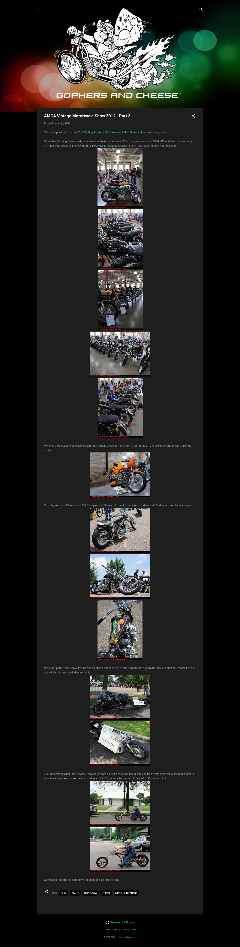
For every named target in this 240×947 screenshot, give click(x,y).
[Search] (201, 10)
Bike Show (90, 893)
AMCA (75, 893)
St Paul (106, 893)
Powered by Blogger (122, 922)
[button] (193, 116)
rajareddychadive (128, 929)
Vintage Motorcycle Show (100, 132)
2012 (64, 893)
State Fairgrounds (126, 893)
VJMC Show (129, 132)
